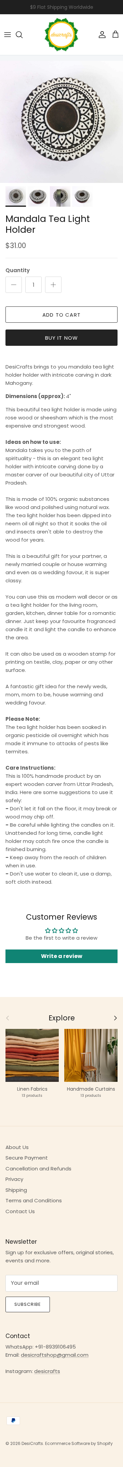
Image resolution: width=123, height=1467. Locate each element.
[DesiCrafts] (61, 35)
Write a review (61, 956)
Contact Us (20, 1211)
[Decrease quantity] (13, 285)
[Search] (22, 34)
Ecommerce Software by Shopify (79, 1443)
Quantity (17, 270)
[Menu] (7, 34)
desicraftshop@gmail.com (54, 1354)
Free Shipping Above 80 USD (61, 8)
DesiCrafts (32, 1443)
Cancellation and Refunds (38, 1168)
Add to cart (61, 314)
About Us (17, 1147)
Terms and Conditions (33, 1200)
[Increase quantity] (53, 285)
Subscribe (27, 1304)
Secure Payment (26, 1157)
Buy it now (61, 337)
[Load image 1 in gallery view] (61, 122)
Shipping (16, 1189)
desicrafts (47, 1371)
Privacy (14, 1179)
